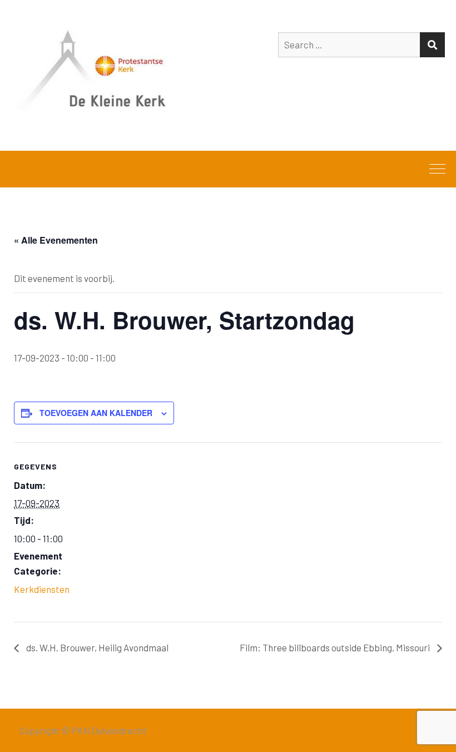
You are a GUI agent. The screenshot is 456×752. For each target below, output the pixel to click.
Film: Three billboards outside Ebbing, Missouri (336, 647)
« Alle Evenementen (56, 240)
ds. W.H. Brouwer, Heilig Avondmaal (96, 647)
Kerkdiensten (42, 589)
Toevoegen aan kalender (95, 412)
